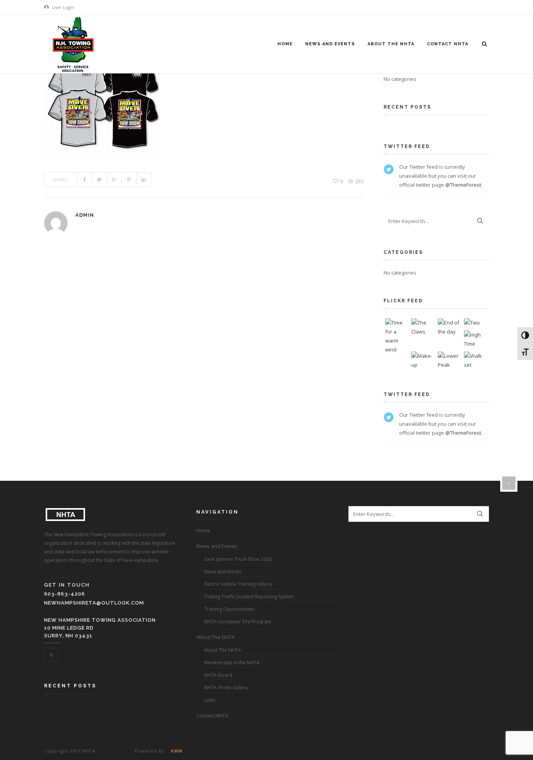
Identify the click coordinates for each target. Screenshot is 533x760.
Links (209, 700)
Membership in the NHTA (231, 662)
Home (285, 43)
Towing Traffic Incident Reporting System (249, 596)
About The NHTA (391, 43)
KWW (177, 751)
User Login (62, 7)
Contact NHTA (447, 43)
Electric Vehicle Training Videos (238, 584)
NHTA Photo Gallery (226, 687)
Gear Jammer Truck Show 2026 (238, 559)
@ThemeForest (463, 184)
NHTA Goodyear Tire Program (237, 621)
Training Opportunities (229, 609)
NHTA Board (218, 675)
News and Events (330, 43)
